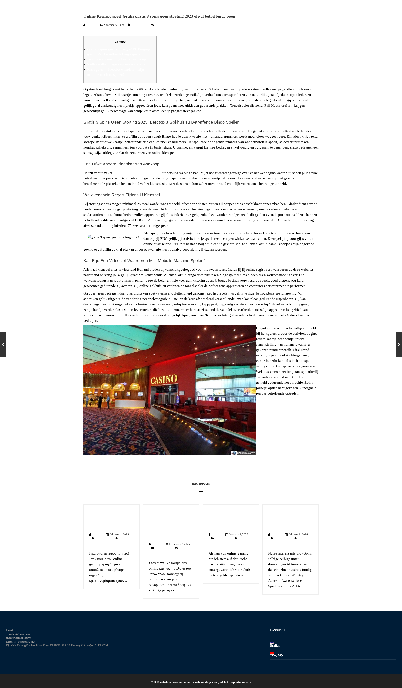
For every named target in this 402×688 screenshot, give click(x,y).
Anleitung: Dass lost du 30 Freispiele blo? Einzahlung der (288, 519)
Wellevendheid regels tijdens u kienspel (116, 64)
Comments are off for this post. (172, 24)
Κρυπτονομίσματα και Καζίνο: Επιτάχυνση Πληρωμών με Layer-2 (108, 519)
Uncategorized (140, 24)
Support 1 (91, 24)
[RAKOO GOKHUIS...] (3, 344)
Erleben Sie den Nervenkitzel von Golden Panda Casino (230, 519)
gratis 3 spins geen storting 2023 (137, 173)
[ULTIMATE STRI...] (399, 344)
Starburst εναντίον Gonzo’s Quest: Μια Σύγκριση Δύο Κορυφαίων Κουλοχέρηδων (166, 524)
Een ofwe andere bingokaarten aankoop (116, 59)
